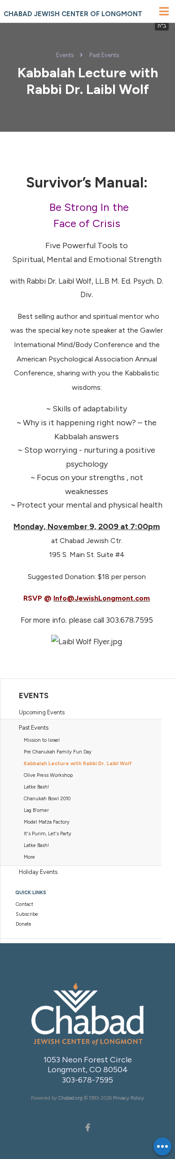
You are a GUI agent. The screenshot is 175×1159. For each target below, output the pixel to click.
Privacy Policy (128, 1098)
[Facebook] (87, 1126)
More (29, 857)
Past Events (104, 55)
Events (65, 55)
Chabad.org (70, 1098)
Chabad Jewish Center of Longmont (73, 14)
